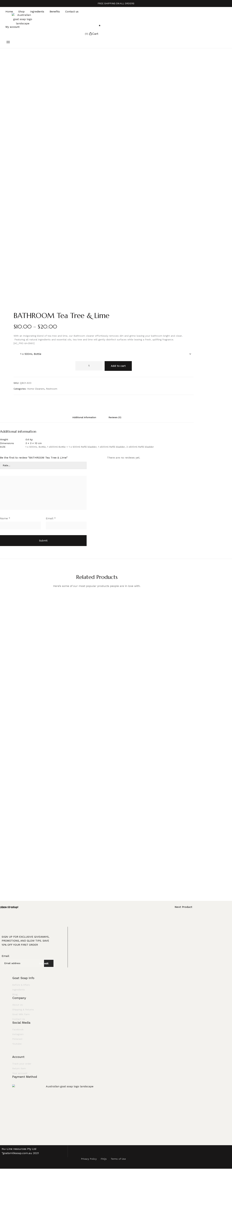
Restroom (51, 388)
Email (51, 518)
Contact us (71, 11)
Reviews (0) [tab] (115, 417)
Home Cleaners (35, 388)
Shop (21, 11)
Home (9, 11)
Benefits (55, 11)
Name (5, 518)
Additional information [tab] (84, 417)
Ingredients (37, 11)
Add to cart (118, 365)
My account (12, 26)
